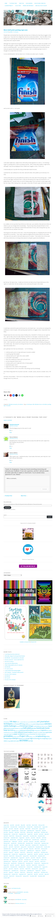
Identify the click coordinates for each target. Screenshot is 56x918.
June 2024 (6, 832)
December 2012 (13, 866)
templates (50, 738)
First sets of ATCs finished (10, 679)
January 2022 (20, 839)
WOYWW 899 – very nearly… (23, 892)
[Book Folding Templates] (25, 760)
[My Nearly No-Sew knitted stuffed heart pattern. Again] (45, 770)
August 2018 (14, 848)
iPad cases (17, 730)
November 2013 (29, 863)
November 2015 (41, 856)
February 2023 (19, 836)
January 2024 (37, 832)
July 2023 (36, 834)
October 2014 (43, 859)
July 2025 (5, 828)
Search (5, 515)
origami (5, 734)
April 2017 (17, 852)
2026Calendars (29, 3)
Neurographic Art (35, 732)
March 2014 (42, 861)
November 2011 (15, 870)
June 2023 (41, 834)
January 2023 (26, 836)
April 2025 (22, 828)
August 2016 (30, 854)
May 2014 (31, 861)
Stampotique (8, 738)
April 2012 (22, 868)
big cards (25, 724)
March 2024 (22, 832)
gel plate (33, 728)
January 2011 (37, 872)
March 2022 (6, 839)
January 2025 (42, 828)
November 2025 (22, 826)
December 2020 (21, 843)
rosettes (33, 736)
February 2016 (19, 856)
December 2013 (21, 863)
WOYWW (23, 740)
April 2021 (37, 841)
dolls (9, 728)
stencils (23, 738)
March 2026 (34, 825)
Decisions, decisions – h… (21, 903)
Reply (10, 432)
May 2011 (11, 872)
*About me (21, 3)
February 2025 (35, 828)
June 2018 (26, 848)
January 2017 (37, 852)
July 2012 (5, 868)
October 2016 (15, 854)
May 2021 (31, 841)
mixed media (28, 732)
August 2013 (6, 865)
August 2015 (21, 857)
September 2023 (22, 834)
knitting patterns (37, 730)
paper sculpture (19, 734)
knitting (31, 730)
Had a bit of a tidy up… (9, 661)
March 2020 (28, 845)
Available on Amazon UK (25, 642)
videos (5, 741)
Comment (44, 489)
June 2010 (41, 874)
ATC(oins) (17, 724)
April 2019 (11, 846)
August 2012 (44, 866)
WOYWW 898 (7, 666)
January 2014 (13, 863)
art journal (42, 721)
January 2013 (6, 866)
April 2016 (6, 856)
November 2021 (35, 839)
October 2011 (23, 870)
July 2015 (28, 857)
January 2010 (26, 876)
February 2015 (13, 859)
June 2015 (33, 857)
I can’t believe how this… (16, 888)
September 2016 (22, 854)
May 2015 (39, 857)
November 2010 (7, 874)
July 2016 (36, 854)
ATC (13, 724)
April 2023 (6, 836)
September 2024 (30, 830)
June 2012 (11, 868)
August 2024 (38, 830)
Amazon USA (33, 642)
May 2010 (47, 874)
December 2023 (44, 832)
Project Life (24, 736)
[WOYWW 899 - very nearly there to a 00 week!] (45, 805)
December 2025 (13, 826)
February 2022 (13, 839)
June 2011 (6, 872)
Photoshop (27, 734)
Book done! (18, 893)
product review (16, 736)
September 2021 (7, 841)
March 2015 (6, 859)
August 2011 (38, 870)
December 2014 (27, 859)
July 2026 (12, 825)
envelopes (12, 728)
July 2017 (44, 850)
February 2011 (30, 872)
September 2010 (22, 874)
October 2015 (6, 857)
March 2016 (11, 856)
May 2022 (39, 837)
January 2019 (23, 846)
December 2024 (7, 830)
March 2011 (22, 872)
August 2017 (38, 850)
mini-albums (20, 404)
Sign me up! (7, 507)
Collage (30, 726)
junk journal (24, 730)
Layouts (43, 730)
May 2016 (47, 854)
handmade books (43, 728)
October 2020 (37, 843)
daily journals (40, 726)
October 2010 (15, 874)
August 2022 (21, 837)
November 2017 (15, 850)
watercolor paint (14, 741)
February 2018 (44, 848)
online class (42, 732)
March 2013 (34, 865)
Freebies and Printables (28, 5)
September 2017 (30, 850)
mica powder (11, 732)
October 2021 (43, 839)
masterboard (6, 732)
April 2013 (28, 865)
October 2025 (30, 826)
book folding (30, 724)
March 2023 (11, 836)
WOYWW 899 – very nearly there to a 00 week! (14, 657)
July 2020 (5, 845)
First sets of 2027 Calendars (10, 674)
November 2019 (43, 845)
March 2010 (11, 876)
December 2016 (44, 852)
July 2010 (36, 874)
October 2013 (37, 863)
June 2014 (26, 861)
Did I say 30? (7, 677)
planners (44, 734)
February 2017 (30, 852)
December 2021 (27, 839)
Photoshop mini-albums (36, 734)
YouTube (30, 741)
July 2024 (44, 830)
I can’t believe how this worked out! (12, 654)
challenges (12, 726)
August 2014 (14, 861)
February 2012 (35, 868)
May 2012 (16, 868)
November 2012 (22, 866)
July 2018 (20, 848)
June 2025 (11, 828)
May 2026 (23, 825)
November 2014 (35, 859)
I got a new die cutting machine (11, 663)
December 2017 (7, 850)
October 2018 (47, 846)
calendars (48, 724)
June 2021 (26, 841)
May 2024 (11, 832)
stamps (15, 738)
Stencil (20, 738)
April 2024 (17, 832)
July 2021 (20, 841)
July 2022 (28, 837)
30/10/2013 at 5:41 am (13, 438)
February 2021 (7, 843)
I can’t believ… (11, 893)
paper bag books (10, 734)
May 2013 (23, 865)
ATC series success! (9, 668)
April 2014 (37, 861)
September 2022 (14, 837)
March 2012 (28, 868)
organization (48, 732)
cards (6, 726)
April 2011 (17, 872)
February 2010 (19, 876)
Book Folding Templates (40, 3)
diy (7, 728)
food (20, 728)
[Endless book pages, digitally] (11, 760)
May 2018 (31, 848)
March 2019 (17, 846)
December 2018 (31, 846)
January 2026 (6, 826)
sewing (47, 736)
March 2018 (37, 848)
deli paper (46, 726)
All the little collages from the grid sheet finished (15, 656)
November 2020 (29, 843)
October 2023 (15, 834)
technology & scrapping (40, 738)
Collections (18, 5)
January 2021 (13, 843)
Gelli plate (37, 404)
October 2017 (23, 850)
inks (14, 730)
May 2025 (16, 828)
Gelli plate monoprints (13, 404)
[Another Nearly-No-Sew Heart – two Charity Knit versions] (11, 775)
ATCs (21, 724)
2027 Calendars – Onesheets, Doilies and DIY (14, 672)
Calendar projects (9, 5)
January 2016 (26, 856)
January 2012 (42, 868)
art (36, 721)
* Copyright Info (13, 3)
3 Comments (15, 32)
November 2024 (15, 830)
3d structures (6, 721)
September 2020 (44, 843)
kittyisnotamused (14, 424)
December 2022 (33, 836)
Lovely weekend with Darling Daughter (13, 670)
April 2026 (28, 825)
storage (27, 738)
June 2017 (6, 852)
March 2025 (28, 828)
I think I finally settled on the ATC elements (13, 665)
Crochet (35, 726)
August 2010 (30, 874)
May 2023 (47, 834)
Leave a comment (8, 420)
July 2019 (5, 846)
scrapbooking (41, 736)
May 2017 (11, 852)
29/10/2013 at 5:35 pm (13, 454)
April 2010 (6, 876)
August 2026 (6, 825)
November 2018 (39, 846)
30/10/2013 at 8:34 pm (13, 425)
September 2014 (7, 861)
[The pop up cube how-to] (25, 790)
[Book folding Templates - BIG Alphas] (45, 760)
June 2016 (41, 854)
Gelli (33, 404)
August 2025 (44, 826)
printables (8, 736)
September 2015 (14, 857)
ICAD (11, 730)
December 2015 (33, 856)
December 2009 (33, 876)
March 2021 (42, 841)
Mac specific (49, 730)
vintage (8, 741)
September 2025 (37, 826)
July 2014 (20, 861)
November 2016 (7, 854)
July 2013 (12, 865)
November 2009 (41, 876)
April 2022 (44, 837)
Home (6, 3)
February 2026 (41, 825)
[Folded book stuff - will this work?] (30, 775)
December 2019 (35, 845)
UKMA (11, 32)
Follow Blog (7, 502)
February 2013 (41, 865)
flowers (16, 728)
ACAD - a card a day (21, 721)
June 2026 (17, 825)
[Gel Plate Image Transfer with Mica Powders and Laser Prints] (11, 790)
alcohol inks (33, 721)
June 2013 (17, 865)
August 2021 (14, 841)
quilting (30, 736)
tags (31, 738)
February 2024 (30, 832)
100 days (13, 722)
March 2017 (22, 852)
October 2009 (6, 877)
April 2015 (44, 857)
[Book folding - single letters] (45, 790)
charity (18, 726)
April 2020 (22, 845)
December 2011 (7, 870)
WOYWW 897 (7, 676)
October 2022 (6, 837)
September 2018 (7, 848)
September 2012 (37, 866)
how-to (40, 404)
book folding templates (38, 724)
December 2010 (44, 872)
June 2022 (33, 837)
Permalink (8, 405)
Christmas (24, 726)
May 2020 (16, 845)
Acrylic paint (27, 721)
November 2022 (41, 836)
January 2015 (20, 859)
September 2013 (44, 863)
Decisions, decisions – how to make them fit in (14, 659)
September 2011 (30, 870)
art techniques (29, 404)
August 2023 (30, 834)
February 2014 (7, 863)
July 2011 (44, 870)
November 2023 (7, 834)
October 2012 (30, 866)
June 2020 (11, 845)
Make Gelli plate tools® (41, 5)
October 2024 (23, 830)
